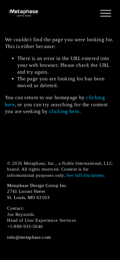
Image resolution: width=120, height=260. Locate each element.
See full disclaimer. (85, 175)
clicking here (64, 111)
